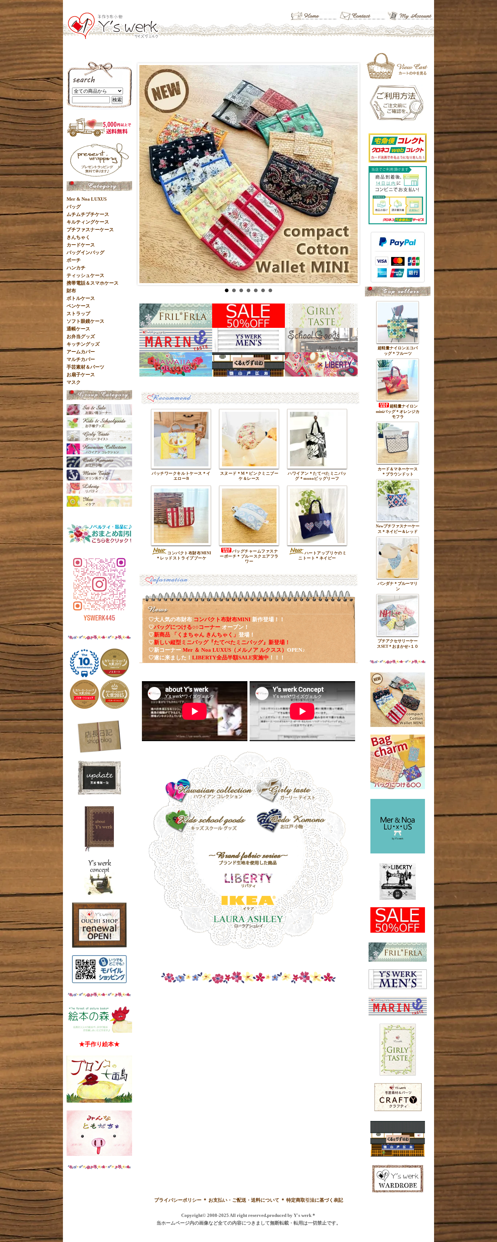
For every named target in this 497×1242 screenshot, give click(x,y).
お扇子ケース (81, 374)
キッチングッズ (83, 344)
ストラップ (78, 313)
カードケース (81, 245)
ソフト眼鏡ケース (85, 321)
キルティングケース (88, 222)
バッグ (74, 206)
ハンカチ (76, 267)
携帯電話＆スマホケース (93, 283)
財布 (71, 290)
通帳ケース (78, 328)
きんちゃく (78, 237)
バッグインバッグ (85, 252)
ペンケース (78, 306)
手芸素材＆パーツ (85, 367)
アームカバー (81, 351)
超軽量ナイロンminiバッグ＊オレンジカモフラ (398, 411)
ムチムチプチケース (88, 214)
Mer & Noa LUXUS (87, 199)
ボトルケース (81, 298)
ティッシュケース (85, 275)
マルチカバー (81, 359)
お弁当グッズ (81, 336)
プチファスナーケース (90, 229)
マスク (74, 382)
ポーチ (74, 260)
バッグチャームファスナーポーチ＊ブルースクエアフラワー (249, 556)
